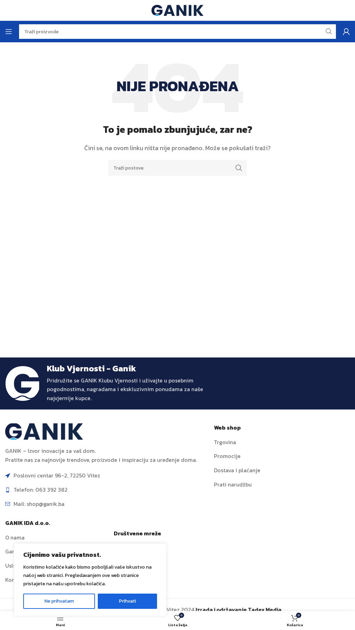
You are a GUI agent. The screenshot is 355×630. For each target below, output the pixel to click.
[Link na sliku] (44, 431)
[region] (90, 579)
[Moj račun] (346, 31)
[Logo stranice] (177, 10)
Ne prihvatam (59, 601)
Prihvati (127, 601)
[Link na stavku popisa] (282, 442)
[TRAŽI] (239, 168)
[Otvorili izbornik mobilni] (9, 31)
